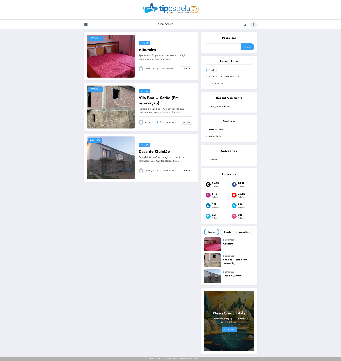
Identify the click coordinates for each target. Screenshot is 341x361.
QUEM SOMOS (165, 24)
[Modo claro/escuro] (253, 24)
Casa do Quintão (154, 151)
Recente (212, 231)
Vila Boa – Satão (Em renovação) (159, 100)
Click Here (229, 329)
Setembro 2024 (216, 129)
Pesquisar (229, 38)
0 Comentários (167, 122)
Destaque (145, 43)
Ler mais (186, 68)
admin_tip (149, 68)
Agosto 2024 (215, 136)
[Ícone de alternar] (86, 25)
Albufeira (147, 49)
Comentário (244, 231)
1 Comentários (166, 68)
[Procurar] (245, 25)
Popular (228, 231)
